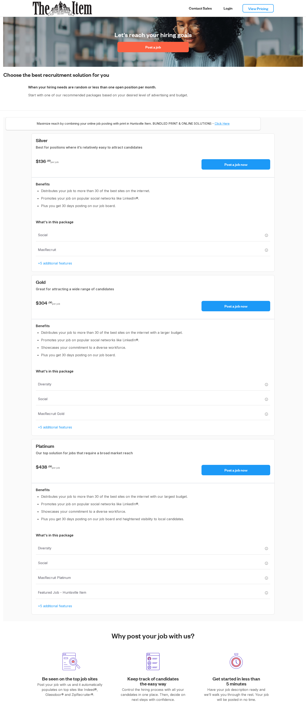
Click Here (222, 123)
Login (228, 8)
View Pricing (258, 8)
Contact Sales (200, 8)
